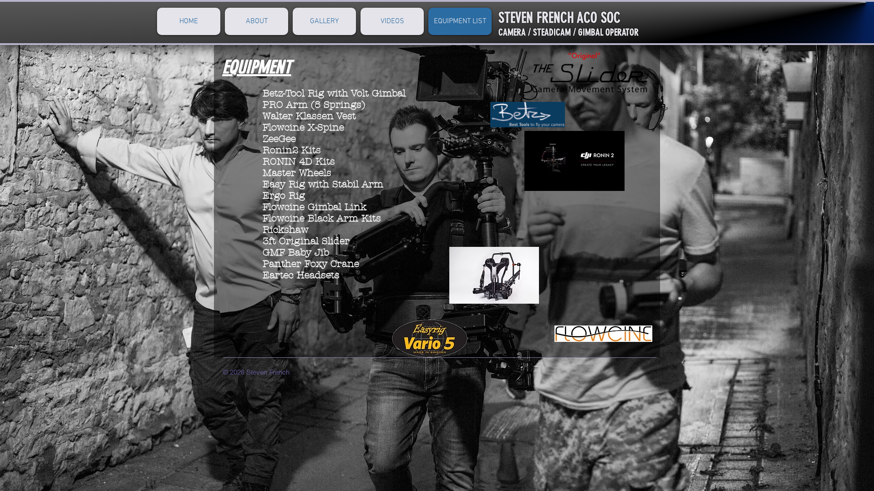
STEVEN (515, 17)
